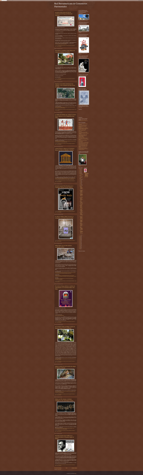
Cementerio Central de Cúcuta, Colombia (83, 144)
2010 (80, 247)
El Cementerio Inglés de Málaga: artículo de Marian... (81, 221)
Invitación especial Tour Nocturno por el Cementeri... (81, 207)
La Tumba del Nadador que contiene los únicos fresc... (81, 199)
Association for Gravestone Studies (82, 129)
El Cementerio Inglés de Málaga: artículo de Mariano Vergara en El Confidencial (65, 327)
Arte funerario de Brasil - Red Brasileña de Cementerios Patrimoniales (83, 149)
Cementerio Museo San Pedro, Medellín (83, 132)
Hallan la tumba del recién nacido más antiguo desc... (81, 224)
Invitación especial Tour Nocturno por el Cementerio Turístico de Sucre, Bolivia (64, 186)
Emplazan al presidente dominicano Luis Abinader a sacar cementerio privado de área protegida (65, 85)
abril (80, 183)
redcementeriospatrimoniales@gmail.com (83, 120)
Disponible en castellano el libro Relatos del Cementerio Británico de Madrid (65, 51)
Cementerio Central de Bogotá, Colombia (83, 145)
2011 (80, 246)
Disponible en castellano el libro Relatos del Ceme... (81, 191)
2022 (80, 173)
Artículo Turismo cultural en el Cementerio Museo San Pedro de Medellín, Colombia (64, 149)
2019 (80, 238)
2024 (80, 171)
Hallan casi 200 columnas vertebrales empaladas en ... (81, 228)
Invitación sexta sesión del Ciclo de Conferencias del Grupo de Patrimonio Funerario (63, 13)
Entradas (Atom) (59, 469)
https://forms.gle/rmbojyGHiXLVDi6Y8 (59, 315)
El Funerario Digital (81, 141)
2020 (80, 237)
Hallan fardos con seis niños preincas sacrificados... (81, 214)
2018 (80, 239)
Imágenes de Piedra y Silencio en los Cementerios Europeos (83, 136)
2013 (80, 244)
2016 (80, 241)
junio (80, 181)
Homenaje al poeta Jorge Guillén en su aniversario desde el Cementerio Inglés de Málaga (64, 437)
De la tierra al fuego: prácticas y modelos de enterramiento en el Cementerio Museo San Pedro (65, 287)
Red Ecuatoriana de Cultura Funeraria (83, 140)
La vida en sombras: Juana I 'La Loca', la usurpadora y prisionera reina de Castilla (64, 217)
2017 (80, 240)
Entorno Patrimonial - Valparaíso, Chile (83, 134)
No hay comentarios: (59, 46)
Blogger (75, 473)
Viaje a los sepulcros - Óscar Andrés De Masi (83, 142)
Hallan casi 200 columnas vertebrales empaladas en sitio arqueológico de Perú (64, 399)
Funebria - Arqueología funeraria (82, 130)
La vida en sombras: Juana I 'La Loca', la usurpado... (81, 210)
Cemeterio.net (80, 131)
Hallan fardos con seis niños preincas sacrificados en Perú (63, 246)
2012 (80, 245)
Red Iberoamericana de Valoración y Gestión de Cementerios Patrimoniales (86, 174)
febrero (81, 185)
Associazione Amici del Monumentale (83, 125)
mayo (80, 182)
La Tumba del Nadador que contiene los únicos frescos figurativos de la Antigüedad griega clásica (65, 116)
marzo (80, 184)
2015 (80, 242)
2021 (80, 236)
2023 (80, 172)
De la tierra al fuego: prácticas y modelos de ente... (81, 217)
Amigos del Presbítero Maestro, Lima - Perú (83, 143)
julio (80, 180)
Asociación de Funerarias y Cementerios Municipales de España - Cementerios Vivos (83, 128)
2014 (80, 243)
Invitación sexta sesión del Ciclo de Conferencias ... (81, 188)
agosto (81, 179)
